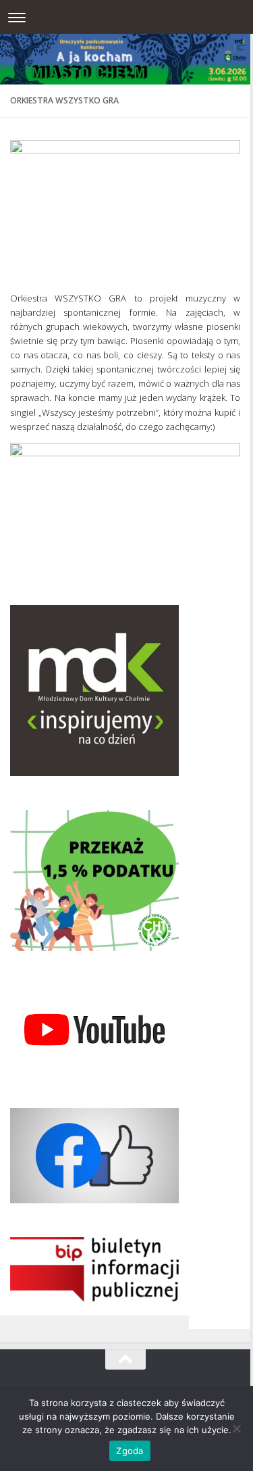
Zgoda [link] (129, 1450)
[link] (125, 205)
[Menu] (17, 17)
